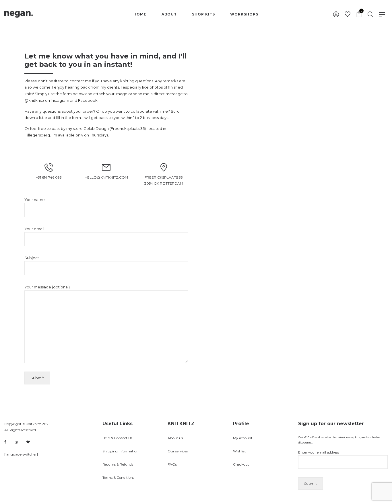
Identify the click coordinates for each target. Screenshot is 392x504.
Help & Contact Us (117, 438)
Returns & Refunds (117, 464)
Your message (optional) (47, 287)
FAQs (172, 464)
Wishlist (239, 451)
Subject (31, 257)
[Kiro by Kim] (28, 442)
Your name (34, 199)
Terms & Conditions (118, 477)
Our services (178, 451)
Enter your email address (318, 452)
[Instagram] (16, 442)
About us (175, 438)
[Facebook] (5, 442)
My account (243, 438)
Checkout (241, 464)
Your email (34, 228)
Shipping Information (120, 451)
